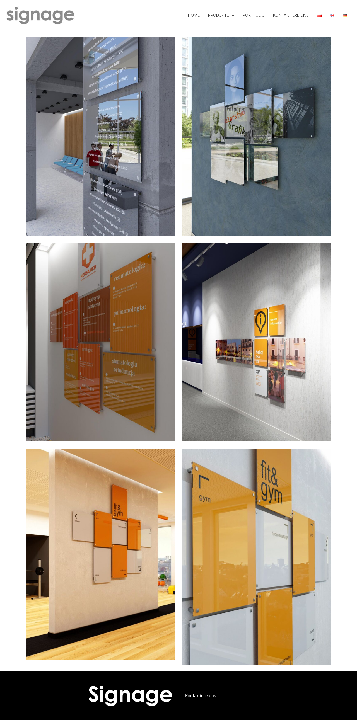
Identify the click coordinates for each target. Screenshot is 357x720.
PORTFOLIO (254, 15)
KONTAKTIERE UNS (291, 15)
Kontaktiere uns (200, 695)
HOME (194, 15)
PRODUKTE (218, 15)
